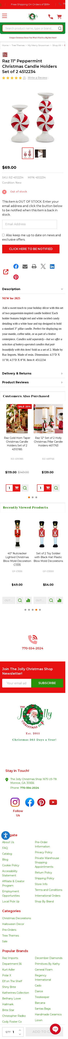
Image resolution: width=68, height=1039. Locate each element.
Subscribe (47, 683)
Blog (5, 859)
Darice (39, 991)
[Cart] (59, 17)
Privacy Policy (43, 852)
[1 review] (12, 77)
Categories (11, 911)
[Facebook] (15, 266)
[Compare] (28, 600)
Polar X (6, 975)
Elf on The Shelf (12, 981)
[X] (43, 266)
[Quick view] (24, 488)
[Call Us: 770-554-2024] (50, 17)
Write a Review (37, 77)
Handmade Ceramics (48, 1014)
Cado (38, 985)
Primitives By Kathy (47, 963)
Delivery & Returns (16, 373)
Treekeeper (42, 997)
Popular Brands (15, 951)
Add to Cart (44, 1032)
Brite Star (8, 1010)
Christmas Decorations (16, 918)
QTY (8, 1032)
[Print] (34, 266)
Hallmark (7, 1004)
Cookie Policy (10, 865)
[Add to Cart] (16, 488)
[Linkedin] (52, 266)
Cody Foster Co (12, 1021)
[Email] (25, 266)
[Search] (59, 28)
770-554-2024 (29, 787)
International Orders (47, 895)
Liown (38, 1020)
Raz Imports (10, 958)
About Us (8, 842)
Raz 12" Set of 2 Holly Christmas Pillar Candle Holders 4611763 (48, 441)
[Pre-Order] (47, 488)
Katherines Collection (15, 992)
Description (11, 289)
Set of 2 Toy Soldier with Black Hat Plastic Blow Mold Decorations (48, 557)
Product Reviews (15, 382)
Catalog (7, 853)
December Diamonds (48, 958)
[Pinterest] (15, 277)
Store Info (41, 884)
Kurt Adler (8, 969)
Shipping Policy (44, 878)
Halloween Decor (13, 924)
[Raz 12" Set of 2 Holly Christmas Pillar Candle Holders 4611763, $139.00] (48, 418)
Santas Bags (43, 1008)
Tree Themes (10, 935)
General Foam (44, 969)
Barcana (40, 1002)
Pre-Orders (9, 929)
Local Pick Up (10, 901)
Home (5, 45)
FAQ (5, 848)
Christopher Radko (14, 1015)
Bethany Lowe (11, 998)
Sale (4, 941)
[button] (32, 729)
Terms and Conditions (48, 890)
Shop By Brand (44, 901)
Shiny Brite (9, 987)
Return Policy (43, 872)
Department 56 (12, 963)
